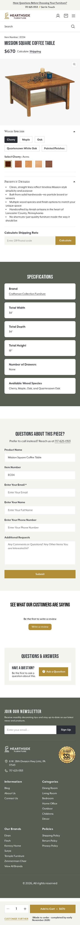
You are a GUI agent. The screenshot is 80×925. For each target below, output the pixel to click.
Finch (7, 840)
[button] (73, 16)
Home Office (49, 803)
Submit (40, 574)
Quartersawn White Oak (22, 148)
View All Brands (13, 866)
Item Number (12, 467)
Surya (7, 850)
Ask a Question (55, 671)
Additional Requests (17, 537)
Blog (7, 788)
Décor (45, 818)
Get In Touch (48, 7)
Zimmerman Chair (15, 861)
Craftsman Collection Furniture (27, 294)
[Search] (73, 26)
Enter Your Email (15, 484)
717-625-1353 (32, 7)
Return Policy (49, 840)
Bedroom (48, 798)
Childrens (47, 813)
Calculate (65, 240)
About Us (9, 793)
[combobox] (40, 26)
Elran (7, 835)
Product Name (13, 449)
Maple (26, 139)
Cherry (11, 139)
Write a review (40, 626)
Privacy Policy (50, 845)
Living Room (49, 793)
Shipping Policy (51, 835)
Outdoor (47, 808)
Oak (39, 139)
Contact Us (11, 798)
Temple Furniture (14, 856)
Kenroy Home (12, 845)
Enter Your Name (14, 502)
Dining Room (50, 788)
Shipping (35, 51)
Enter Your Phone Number (20, 520)
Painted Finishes (54, 148)
